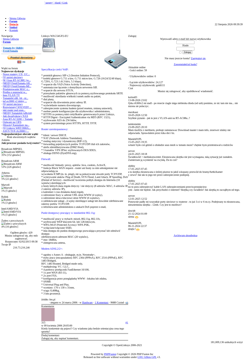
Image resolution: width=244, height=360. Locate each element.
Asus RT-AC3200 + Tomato (18, 119)
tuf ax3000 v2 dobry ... (15, 101)
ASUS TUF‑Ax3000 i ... (16, 131)
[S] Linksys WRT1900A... (17, 128)
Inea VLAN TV (11, 95)
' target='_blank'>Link (56, 2)
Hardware (87, 302)
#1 (126, 322)
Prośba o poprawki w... (15, 92)
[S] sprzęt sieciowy (13, 77)
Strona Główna (11, 39)
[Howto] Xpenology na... (16, 125)
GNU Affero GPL (147, 357)
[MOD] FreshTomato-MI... (17, 86)
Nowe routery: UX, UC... (16, 74)
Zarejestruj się (198, 58)
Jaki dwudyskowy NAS (15, 116)
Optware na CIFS (12, 122)
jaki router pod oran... (14, 110)
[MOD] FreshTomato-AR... (17, 83)
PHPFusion (110, 354)
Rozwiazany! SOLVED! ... (17, 107)
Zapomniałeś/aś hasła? (185, 64)
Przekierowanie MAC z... (16, 89)
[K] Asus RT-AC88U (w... (17, 80)
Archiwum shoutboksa (185, 235)
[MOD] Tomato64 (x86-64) (17, 113)
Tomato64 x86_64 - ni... (15, 98)
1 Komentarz (101, 302)
